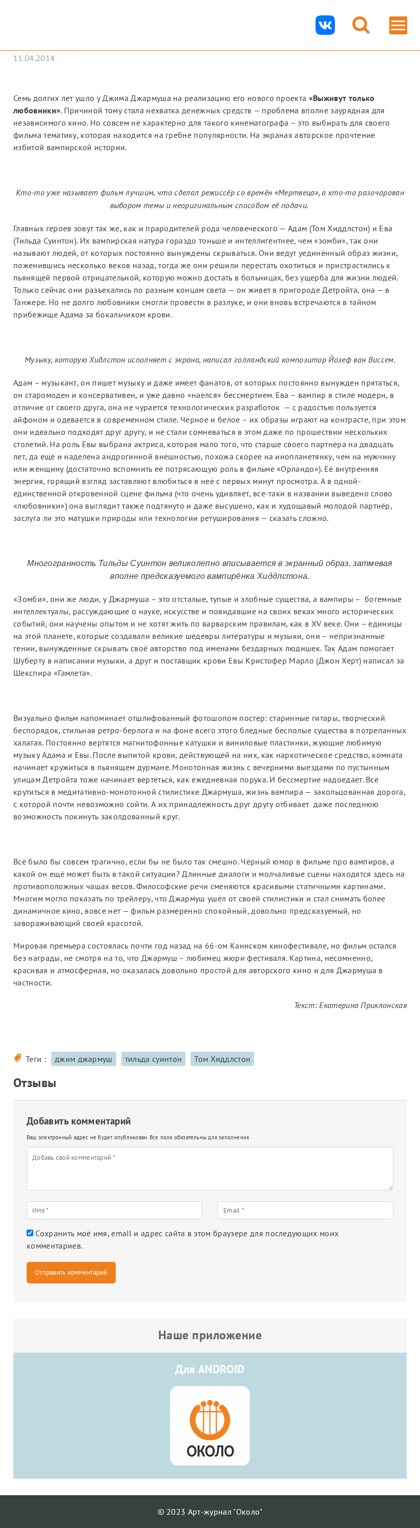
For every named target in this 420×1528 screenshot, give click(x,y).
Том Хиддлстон (222, 1059)
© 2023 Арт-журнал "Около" (210, 1511)
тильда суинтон (153, 1059)
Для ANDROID (210, 1369)
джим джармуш (84, 1059)
